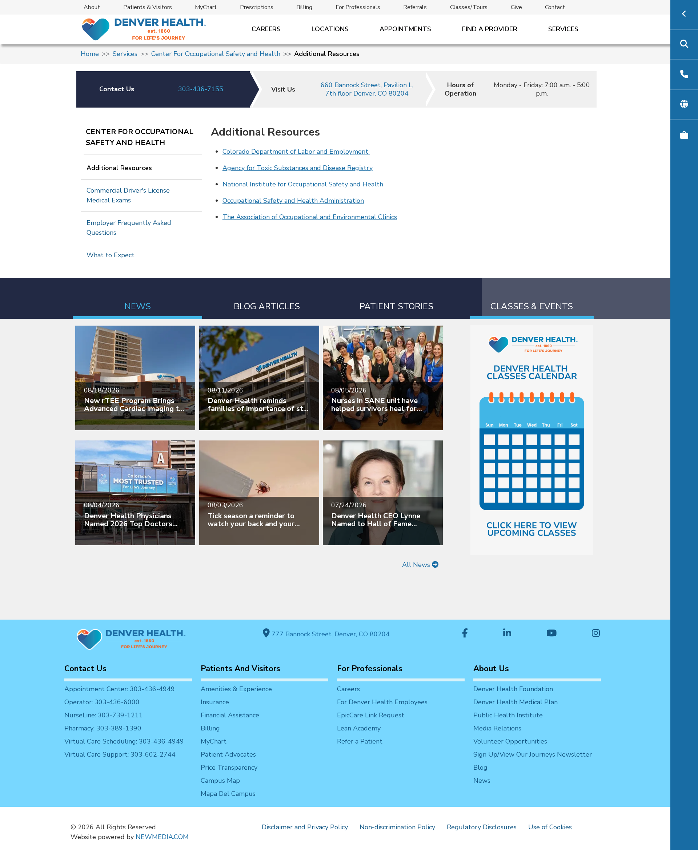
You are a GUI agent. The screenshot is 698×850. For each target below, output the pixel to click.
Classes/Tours (469, 7)
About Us (491, 668)
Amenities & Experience (236, 689)
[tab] (137, 298)
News (481, 780)
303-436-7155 (200, 89)
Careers (266, 29)
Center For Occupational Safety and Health (215, 53)
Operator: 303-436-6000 (102, 702)
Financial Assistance (230, 715)
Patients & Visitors (147, 7)
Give (516, 7)
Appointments (405, 29)
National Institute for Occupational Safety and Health (302, 184)
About (92, 7)
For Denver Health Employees (382, 702)
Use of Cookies (550, 827)
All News (417, 564)
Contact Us (85, 668)
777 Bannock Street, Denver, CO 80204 (330, 634)
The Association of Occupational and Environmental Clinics (309, 217)
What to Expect (111, 255)
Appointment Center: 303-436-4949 (119, 689)
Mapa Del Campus (228, 793)
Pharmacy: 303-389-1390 (102, 728)
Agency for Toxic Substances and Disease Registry (297, 168)
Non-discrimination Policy (397, 827)
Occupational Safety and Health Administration (293, 200)
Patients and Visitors (240, 668)
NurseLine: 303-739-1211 (103, 715)
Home (90, 53)
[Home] (143, 29)
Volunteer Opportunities (510, 741)
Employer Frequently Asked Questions (129, 227)
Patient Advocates (228, 754)
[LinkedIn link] (507, 634)
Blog (480, 767)
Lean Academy (359, 728)
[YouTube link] (551, 634)
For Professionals (358, 7)
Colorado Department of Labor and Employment (295, 151)
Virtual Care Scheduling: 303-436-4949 (124, 741)
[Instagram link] (596, 634)
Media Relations (497, 728)
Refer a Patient (359, 741)
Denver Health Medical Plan (515, 702)
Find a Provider (489, 29)
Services (563, 29)
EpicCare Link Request (370, 715)
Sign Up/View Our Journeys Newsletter (532, 754)
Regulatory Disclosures (482, 827)
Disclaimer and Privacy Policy (305, 827)
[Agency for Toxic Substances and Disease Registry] (369, 151)
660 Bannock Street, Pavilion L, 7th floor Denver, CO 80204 (367, 89)
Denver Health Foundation (513, 689)
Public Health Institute (508, 715)
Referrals (415, 7)
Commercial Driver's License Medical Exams (128, 195)
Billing (304, 7)
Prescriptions (256, 7)
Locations (330, 29)
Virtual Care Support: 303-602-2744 (120, 754)
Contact (555, 7)
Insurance (215, 702)
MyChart (206, 7)
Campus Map (220, 780)
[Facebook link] (465, 634)
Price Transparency (229, 767)
